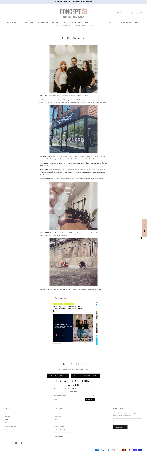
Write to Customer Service (86, 376)
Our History (57, 416)
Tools (56, 26)
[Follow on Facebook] (6, 443)
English (119, 13)
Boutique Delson (59, 436)
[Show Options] (93, 395)
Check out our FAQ (58, 376)
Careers (56, 413)
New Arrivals (42, 23)
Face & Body (81, 26)
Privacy (7, 429)
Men (91, 26)
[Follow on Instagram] (11, 443)
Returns (7, 420)
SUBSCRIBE (90, 399)
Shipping (7, 416)
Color (137, 23)
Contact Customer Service (62, 423)
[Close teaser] (141, 238)
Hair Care (110, 23)
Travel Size (76, 23)
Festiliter (29, 23)
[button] (144, 228)
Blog (55, 420)
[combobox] (72, 395)
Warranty (7, 423)
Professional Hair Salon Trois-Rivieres (65, 433)
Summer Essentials (60, 23)
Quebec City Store (59, 426)
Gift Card (89, 23)
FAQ (6, 413)
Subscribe (120, 427)
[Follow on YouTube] (16, 443)
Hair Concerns (125, 23)
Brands (99, 23)
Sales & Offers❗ (14, 23)
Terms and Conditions (11, 426)
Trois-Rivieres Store (60, 429)
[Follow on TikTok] (21, 443)
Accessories (67, 26)
